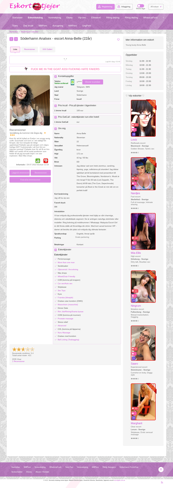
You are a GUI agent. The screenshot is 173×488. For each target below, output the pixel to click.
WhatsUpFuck (150, 17)
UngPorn (86, 25)
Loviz (134, 139)
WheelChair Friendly (66, 276)
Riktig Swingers (109, 467)
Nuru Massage (64, 332)
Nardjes (135, 193)
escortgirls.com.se (119, 480)
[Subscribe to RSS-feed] (161, 483)
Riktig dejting (112, 17)
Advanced (62, 325)
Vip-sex (82, 17)
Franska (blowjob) (65, 297)
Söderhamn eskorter (29, 32)
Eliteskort (96, 17)
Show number (92, 81)
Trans (15, 25)
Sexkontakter (17, 472)
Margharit (136, 423)
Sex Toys (61, 290)
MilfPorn (43, 25)
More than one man (66, 262)
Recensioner (18, 361)
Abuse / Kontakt (42, 472)
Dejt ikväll (28, 25)
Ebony (69, 17)
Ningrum (136, 305)
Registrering (107, 7)
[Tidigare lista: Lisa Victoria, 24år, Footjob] (11, 39)
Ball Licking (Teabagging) (68, 340)
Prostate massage (65, 318)
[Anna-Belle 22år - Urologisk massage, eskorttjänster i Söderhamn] (29, 100)
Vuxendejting (54, 17)
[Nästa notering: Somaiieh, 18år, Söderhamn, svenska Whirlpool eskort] (16, 39)
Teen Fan (69, 467)
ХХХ (47, 49)
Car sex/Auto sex (65, 283)
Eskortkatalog (35, 17)
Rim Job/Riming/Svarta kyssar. (71, 311)
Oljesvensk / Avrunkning (68, 269)
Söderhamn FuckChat (128, 467)
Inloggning (125, 7)
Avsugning (57, 25)
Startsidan (17, 17)
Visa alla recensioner (30, 179)
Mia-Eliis (136, 252)
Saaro (134, 363)
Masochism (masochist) (68, 304)
